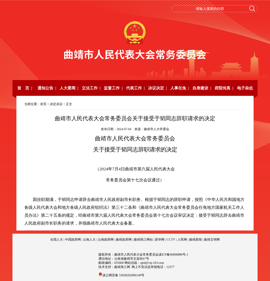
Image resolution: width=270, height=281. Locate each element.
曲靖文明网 (212, 239)
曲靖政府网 (124, 239)
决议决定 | (157, 88)
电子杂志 (246, 88)
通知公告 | (47, 88)
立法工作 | (91, 88)
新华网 (159, 239)
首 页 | (24, 88)
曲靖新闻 (195, 239)
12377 (170, 267)
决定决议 (56, 104)
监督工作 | (113, 88)
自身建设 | (202, 88)
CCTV (171, 239)
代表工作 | (135, 88)
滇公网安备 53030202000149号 (123, 275)
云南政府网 (106, 239)
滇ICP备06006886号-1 (173, 254)
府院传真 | (224, 88)
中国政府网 (73, 239)
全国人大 (56, 239)
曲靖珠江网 (122, 267)
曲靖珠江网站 (143, 239)
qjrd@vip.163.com (152, 262)
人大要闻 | (69, 88)
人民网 (182, 239)
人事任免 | (179, 88)
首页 (43, 104)
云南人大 (89, 239)
